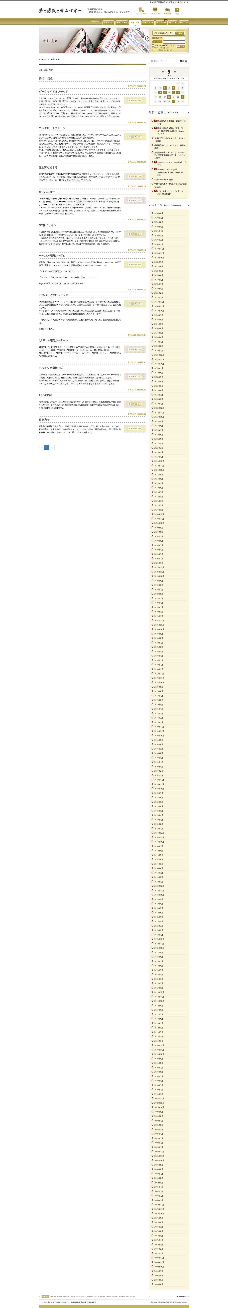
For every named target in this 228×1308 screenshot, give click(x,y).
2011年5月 (158, 1023)
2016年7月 (158, 749)
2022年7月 (158, 430)
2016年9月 (158, 740)
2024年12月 (159, 302)
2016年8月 (158, 744)
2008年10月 (159, 1160)
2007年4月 (158, 1240)
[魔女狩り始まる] (135, 176)
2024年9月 (158, 315)
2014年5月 (158, 864)
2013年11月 (159, 890)
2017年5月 (158, 705)
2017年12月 (159, 674)
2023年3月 (158, 395)
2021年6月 (158, 488)
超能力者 (44, 419)
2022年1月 (158, 457)
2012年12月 (159, 939)
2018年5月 (158, 651)
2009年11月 (159, 1103)
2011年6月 (158, 1019)
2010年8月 (158, 1063)
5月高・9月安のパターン (53, 340)
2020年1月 (158, 563)
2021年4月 (158, 497)
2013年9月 (158, 899)
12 (165, 92)
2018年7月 (158, 643)
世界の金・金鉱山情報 (163, 180)
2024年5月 (158, 333)
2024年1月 (158, 351)
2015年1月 (158, 829)
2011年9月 (158, 1006)
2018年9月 (158, 634)
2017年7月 (158, 696)
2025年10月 (159, 258)
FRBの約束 (45, 395)
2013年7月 (158, 908)
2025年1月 (158, 297)
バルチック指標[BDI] (51, 367)
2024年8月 (158, 319)
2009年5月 (158, 1129)
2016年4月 (158, 762)
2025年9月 (158, 262)
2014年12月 (159, 833)
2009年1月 (158, 1147)
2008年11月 (159, 1156)
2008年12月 (159, 1152)
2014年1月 (158, 882)
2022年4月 (158, 443)
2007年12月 (159, 1205)
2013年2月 (158, 930)
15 (178, 92)
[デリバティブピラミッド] (135, 303)
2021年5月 (158, 492)
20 (169, 97)
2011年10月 (159, 1001)
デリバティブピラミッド (53, 295)
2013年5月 (158, 917)
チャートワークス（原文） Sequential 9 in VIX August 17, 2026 (170, 172)
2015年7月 (158, 802)
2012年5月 (158, 970)
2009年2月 (158, 1143)
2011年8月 (158, 1010)
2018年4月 (158, 656)
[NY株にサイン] (135, 234)
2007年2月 (158, 1249)
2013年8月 (158, 904)
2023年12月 (159, 355)
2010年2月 (158, 1090)
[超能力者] (135, 428)
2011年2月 (158, 1036)
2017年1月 (158, 722)
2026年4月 (158, 231)
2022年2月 (158, 452)
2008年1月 (158, 1200)
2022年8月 (158, 426)
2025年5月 (158, 280)
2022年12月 (159, 408)
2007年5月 (158, 1236)
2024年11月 (159, 306)
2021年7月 (158, 483)
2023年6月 (158, 381)
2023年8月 (158, 373)
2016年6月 (158, 753)
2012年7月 (158, 961)
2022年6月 (158, 435)
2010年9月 (158, 1059)
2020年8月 (158, 532)
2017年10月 (159, 682)
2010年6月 (158, 1072)
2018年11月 (159, 625)
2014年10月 (159, 842)
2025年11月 (159, 253)
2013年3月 (158, 926)
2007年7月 (158, 1227)
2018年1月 (158, 669)
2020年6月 (158, 541)
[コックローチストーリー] (135, 136)
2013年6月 (158, 913)
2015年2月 (158, 824)
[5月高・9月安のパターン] (135, 349)
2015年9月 (158, 793)
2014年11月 (159, 837)
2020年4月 (158, 550)
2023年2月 (158, 399)
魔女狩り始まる (48, 167)
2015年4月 (158, 815)
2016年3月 (158, 767)
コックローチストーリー (53, 128)
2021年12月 (159, 461)
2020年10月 (159, 523)
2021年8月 (158, 479)
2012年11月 (159, 944)
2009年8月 (158, 1116)
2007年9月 (158, 1218)
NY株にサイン (47, 225)
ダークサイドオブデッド (53, 91)
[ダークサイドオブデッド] (135, 100)
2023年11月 (159, 359)
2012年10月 (159, 948)
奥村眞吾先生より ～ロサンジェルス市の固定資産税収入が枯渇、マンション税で (170, 155)
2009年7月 (158, 1121)
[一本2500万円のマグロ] (135, 264)
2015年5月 (158, 811)
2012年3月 (158, 979)
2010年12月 (159, 1045)
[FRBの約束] (135, 404)
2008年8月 (158, 1169)
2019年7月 (158, 590)
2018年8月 (158, 638)
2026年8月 (158, 213)
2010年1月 (158, 1094)
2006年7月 (158, 1280)
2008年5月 (158, 1183)
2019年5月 (158, 598)
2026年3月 (158, 235)
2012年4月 (158, 974)
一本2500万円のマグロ (52, 255)
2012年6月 (158, 966)
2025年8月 (158, 266)
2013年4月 (158, 921)
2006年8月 (158, 1275)
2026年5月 (158, 227)
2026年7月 (158, 218)
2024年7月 (158, 324)
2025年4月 (158, 284)
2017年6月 (158, 700)
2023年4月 (158, 390)
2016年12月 (159, 727)
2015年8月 (158, 797)
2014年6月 (158, 859)
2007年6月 (158, 1231)
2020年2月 (158, 558)
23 (182, 97)
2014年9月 (158, 846)
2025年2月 (158, 293)
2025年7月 (158, 271)
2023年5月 (158, 386)
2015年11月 (159, 784)
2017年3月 (158, 713)
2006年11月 (159, 1262)
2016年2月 (158, 771)
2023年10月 (159, 364)
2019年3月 (158, 607)
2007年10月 (159, 1213)
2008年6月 (158, 1178)
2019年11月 (159, 572)
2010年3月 (158, 1085)
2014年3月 (158, 873)
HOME (44, 59)
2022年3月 (158, 448)
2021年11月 (159, 466)
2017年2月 (158, 718)
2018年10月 (159, 629)
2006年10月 (159, 1267)
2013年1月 (158, 935)
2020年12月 (159, 514)
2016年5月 (158, 758)
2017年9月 (158, 687)
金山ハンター (47, 191)
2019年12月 (159, 567)
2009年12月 (159, 1098)
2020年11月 (159, 519)
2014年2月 (158, 877)
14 (173, 92)
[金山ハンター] (135, 200)
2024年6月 (158, 328)
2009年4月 (158, 1134)
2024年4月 (158, 337)
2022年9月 (158, 421)
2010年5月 (158, 1076)
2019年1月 (158, 616)
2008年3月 (158, 1191)
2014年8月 (158, 851)
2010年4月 (158, 1081)
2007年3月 (158, 1245)
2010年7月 (158, 1068)
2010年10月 (159, 1054)
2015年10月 (159, 789)
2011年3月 (158, 1032)
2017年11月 (159, 678)
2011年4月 (158, 1028)
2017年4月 (158, 709)
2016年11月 (159, 731)
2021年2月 (158, 505)
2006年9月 (158, 1271)
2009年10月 (159, 1107)
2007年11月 (159, 1209)
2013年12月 (159, 886)
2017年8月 (158, 691)
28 (173, 101)
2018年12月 (159, 620)
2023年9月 (158, 368)
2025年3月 (158, 289)
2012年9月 (158, 952)
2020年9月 (158, 528)
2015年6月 (158, 806)
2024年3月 (158, 342)
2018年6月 (158, 647)
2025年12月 (159, 249)
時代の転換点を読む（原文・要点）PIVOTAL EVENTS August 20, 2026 (170, 131)
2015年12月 (159, 780)
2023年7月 (158, 377)
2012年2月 (158, 983)
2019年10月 (159, 576)
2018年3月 (158, 660)
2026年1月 (158, 244)
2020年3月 (158, 554)
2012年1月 (158, 988)
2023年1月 (158, 404)
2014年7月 (158, 855)
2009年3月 (158, 1138)
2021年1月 (158, 510)
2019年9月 (158, 581)
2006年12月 (159, 1258)
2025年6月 (158, 275)
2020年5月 (158, 545)
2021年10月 (159, 470)
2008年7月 (158, 1174)
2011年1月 (158, 1041)
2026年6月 (158, 222)
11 (160, 92)
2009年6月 (158, 1125)
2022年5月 (158, 439)
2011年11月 (159, 997)
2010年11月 (159, 1050)
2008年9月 (158, 1165)
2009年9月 (158, 1112)
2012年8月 (158, 957)
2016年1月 (158, 775)
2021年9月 (158, 474)
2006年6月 (158, 1284)
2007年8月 (158, 1222)
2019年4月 (158, 603)
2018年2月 (158, 665)
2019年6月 (158, 594)
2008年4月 (158, 1187)
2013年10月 (159, 895)
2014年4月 (158, 868)
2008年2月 (158, 1196)
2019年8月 (158, 585)
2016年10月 (159, 735)
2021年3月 (158, 501)
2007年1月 (158, 1253)
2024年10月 (159, 311)
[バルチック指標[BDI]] (135, 376)
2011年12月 (159, 992)
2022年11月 (159, 413)
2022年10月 (159, 417)
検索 (184, 61)
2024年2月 (158, 346)
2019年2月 (158, 612)
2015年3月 (158, 820)
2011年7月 (158, 1014)
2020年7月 (158, 536)
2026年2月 (158, 240)
